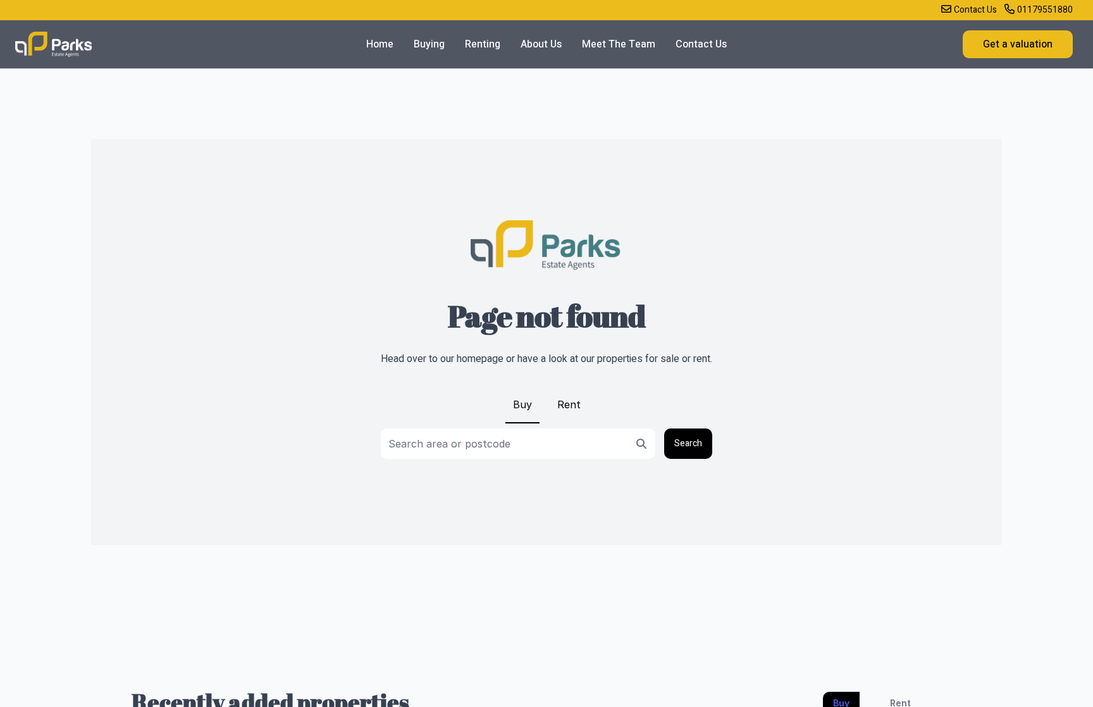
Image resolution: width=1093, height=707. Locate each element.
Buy (522, 404)
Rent (569, 404)
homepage (480, 358)
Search (688, 443)
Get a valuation (1018, 44)
